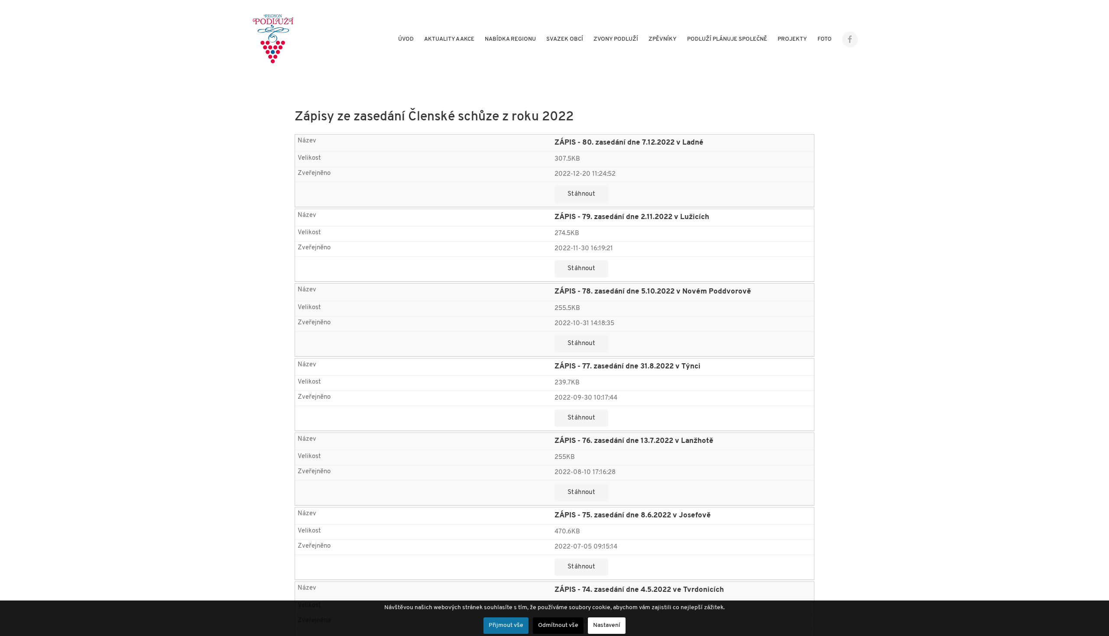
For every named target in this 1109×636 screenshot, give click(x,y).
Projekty (792, 39)
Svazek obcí (564, 39)
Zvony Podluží (615, 39)
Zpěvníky (663, 39)
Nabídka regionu (510, 39)
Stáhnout (581, 194)
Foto (824, 39)
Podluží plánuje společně (727, 39)
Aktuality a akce (449, 39)
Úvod (406, 39)
